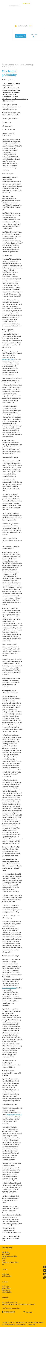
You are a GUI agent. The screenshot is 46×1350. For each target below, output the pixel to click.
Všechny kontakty (9, 1312)
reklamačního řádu (7, 359)
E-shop (5, 54)
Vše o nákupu (30, 65)
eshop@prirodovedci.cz (14, 1115)
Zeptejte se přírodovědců (30, 5)
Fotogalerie (11, 52)
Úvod (16, 65)
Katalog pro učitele (14, 5)
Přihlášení (27, 3)
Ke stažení (29, 52)
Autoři (4, 1258)
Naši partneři (6, 1254)
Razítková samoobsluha (19, 8)
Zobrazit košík (20, 36)
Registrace (18, 3)
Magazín (9, 49)
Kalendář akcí (21, 45)
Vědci (3, 1260)
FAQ (3, 1264)
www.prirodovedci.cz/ (9, 988)
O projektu (5, 1252)
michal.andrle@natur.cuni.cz (10, 1308)
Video (22, 49)
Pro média (30, 8)
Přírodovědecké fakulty (8, 1324)
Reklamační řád (6, 1292)
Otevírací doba (6, 1288)
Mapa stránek (31, 1324)
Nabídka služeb (6, 1276)
